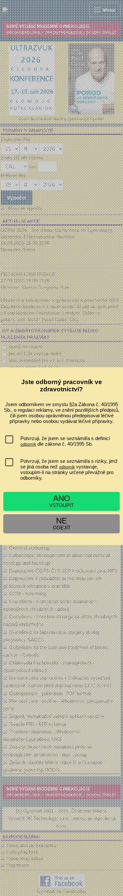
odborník (28, 444)
